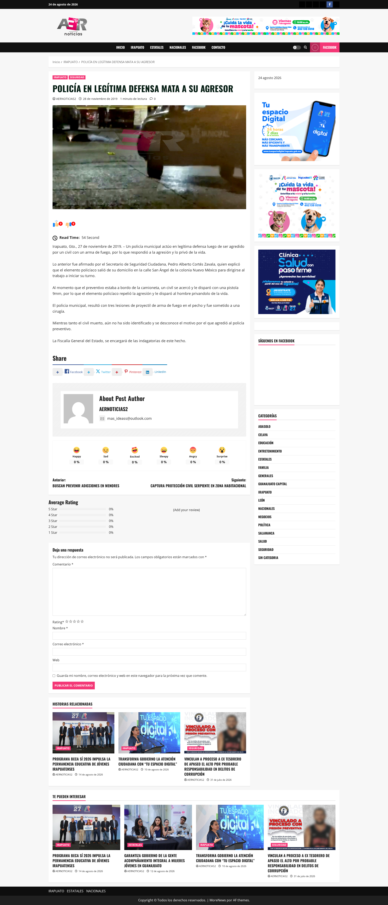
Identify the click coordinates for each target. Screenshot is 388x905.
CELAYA (263, 434)
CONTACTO (218, 47)
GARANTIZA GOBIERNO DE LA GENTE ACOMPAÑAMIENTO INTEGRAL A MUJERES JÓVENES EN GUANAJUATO (154, 860)
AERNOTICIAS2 (66, 99)
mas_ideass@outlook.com (129, 418)
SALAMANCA (266, 533)
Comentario (63, 564)
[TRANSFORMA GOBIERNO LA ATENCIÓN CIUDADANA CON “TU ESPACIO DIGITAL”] (149, 732)
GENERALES (265, 475)
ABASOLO (264, 426)
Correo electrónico (68, 644)
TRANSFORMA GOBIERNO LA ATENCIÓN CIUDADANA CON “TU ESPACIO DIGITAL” (147, 761)
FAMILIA (263, 467)
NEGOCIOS (264, 516)
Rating (58, 622)
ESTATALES (156, 47)
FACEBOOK (199, 47)
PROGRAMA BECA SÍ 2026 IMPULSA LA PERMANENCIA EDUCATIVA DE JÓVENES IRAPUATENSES (81, 764)
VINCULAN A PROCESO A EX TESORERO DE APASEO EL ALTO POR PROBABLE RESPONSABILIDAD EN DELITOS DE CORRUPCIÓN (212, 766)
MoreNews (218, 900)
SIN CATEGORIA (268, 557)
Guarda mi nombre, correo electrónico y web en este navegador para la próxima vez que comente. (132, 675)
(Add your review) (186, 510)
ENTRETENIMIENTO (270, 450)
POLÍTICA (264, 524)
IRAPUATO (137, 47)
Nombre (60, 628)
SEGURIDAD (77, 77)
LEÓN (261, 500)
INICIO (120, 47)
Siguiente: (198, 482)
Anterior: (86, 482)
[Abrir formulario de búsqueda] (305, 47)
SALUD (262, 541)
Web (56, 660)
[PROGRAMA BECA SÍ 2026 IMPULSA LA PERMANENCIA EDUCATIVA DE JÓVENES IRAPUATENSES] (83, 732)
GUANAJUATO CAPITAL (272, 483)
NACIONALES (178, 47)
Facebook (329, 47)
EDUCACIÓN (265, 442)
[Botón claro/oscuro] (297, 47)
